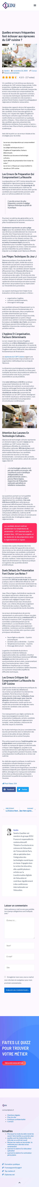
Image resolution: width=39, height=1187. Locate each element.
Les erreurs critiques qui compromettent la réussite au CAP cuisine (17, 167)
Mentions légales (13, 1115)
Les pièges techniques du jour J (13, 147)
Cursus (34, 71)
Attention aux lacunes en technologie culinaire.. (15, 156)
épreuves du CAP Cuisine (14, 357)
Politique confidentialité (16, 1119)
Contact (10, 1121)
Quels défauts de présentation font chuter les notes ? (18, 162)
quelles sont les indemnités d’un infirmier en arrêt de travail (19, 1139)
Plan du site (11, 1117)
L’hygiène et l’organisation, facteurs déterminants (15, 151)
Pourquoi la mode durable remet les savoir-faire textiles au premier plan (20, 1135)
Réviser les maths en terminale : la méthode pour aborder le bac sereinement (19, 1144)
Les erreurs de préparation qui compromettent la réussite (19, 143)
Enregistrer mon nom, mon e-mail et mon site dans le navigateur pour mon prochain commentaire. (19, 980)
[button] (35, 5)
